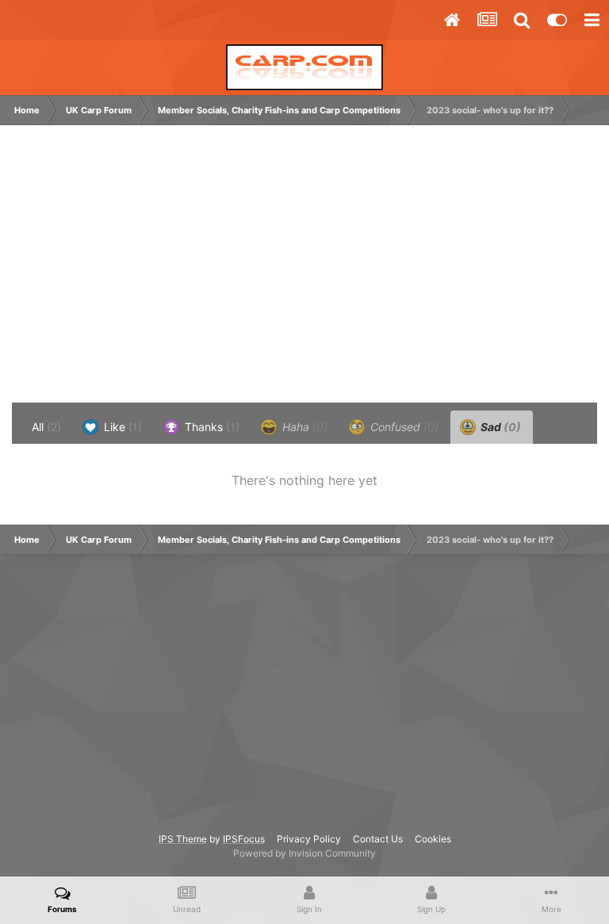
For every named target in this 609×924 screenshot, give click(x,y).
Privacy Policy (309, 839)
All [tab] (46, 426)
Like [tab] (121, 426)
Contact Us (378, 839)
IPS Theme (183, 839)
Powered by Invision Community (304, 853)
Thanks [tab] (210, 426)
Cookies (433, 839)
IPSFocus (244, 839)
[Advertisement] (201, 272)
